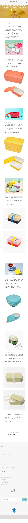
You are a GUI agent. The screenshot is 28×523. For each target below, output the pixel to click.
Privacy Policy (4, 484)
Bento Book (15, 421)
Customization (4, 479)
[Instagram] (14, 503)
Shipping (3, 481)
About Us (3, 462)
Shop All (2, 449)
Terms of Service (4, 486)
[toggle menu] (1, 2)
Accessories (3, 451)
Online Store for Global (6, 454)
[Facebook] (8, 503)
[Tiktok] (20, 503)
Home (11, 12)
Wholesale (3, 476)
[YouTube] (17, 503)
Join (25, 499)
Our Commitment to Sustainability (8, 461)
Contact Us (3, 464)
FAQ (2, 474)
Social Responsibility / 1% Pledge (8, 467)
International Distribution (6, 477)
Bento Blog (16, 12)
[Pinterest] (11, 503)
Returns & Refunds (5, 482)
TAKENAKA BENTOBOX (9, 517)
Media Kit (3, 466)
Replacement (4, 452)
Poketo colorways (9, 203)
